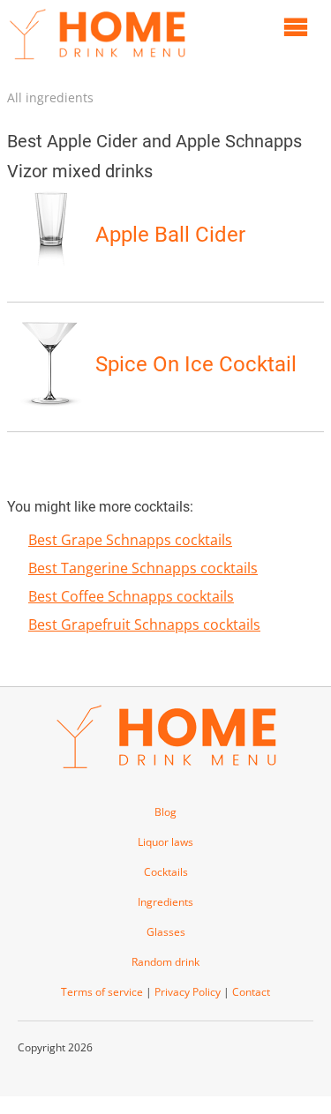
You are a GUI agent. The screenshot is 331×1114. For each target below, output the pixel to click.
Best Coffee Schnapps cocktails (131, 596)
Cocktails (166, 871)
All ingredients (50, 97)
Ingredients (165, 901)
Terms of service (102, 991)
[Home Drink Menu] (97, 63)
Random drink (165, 961)
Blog (165, 811)
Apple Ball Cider (170, 234)
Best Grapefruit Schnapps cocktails (144, 624)
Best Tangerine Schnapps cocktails (143, 568)
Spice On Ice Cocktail (196, 364)
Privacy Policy (187, 991)
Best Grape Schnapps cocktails (130, 540)
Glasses (166, 931)
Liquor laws (165, 841)
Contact (251, 991)
